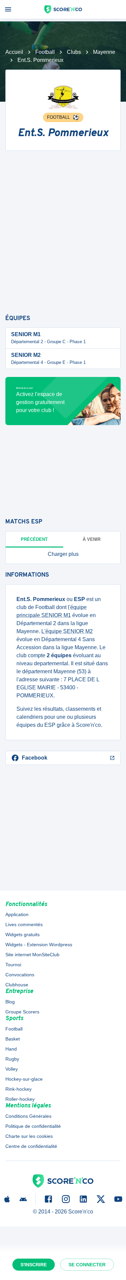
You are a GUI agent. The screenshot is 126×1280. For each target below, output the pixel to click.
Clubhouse (16, 984)
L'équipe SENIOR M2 (67, 631)
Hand (11, 1049)
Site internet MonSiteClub (32, 954)
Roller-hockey (20, 1099)
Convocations (19, 974)
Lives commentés (24, 924)
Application (17, 914)
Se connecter (87, 1264)
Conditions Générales (28, 1116)
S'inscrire (33, 1264)
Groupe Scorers (22, 1011)
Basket (12, 1039)
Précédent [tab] (34, 539)
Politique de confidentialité (33, 1126)
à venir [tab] (91, 539)
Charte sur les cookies (29, 1136)
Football (45, 52)
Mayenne (104, 52)
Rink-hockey (18, 1089)
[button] (63, 554)
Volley (11, 1069)
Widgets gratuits (22, 934)
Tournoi (13, 964)
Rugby (12, 1059)
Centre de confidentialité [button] (31, 1146)
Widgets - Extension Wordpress (38, 944)
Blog (10, 1001)
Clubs (74, 52)
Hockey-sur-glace (24, 1079)
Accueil (14, 52)
